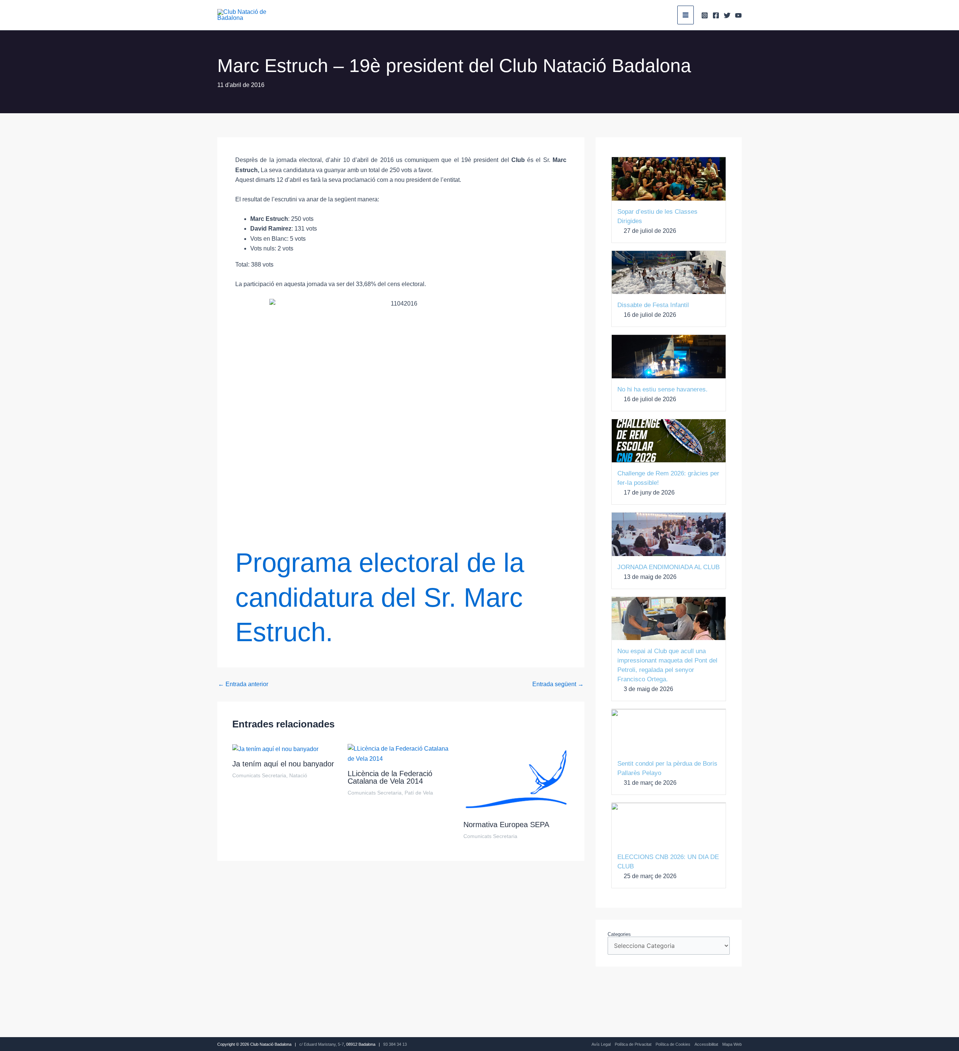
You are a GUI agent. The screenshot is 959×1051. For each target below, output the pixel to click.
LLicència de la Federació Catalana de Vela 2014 (390, 777)
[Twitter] (727, 15)
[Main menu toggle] (685, 15)
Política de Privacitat (633, 1044)
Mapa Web (732, 1044)
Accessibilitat (706, 1044)
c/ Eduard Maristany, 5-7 (321, 1044)
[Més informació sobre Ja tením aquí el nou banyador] (275, 748)
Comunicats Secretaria (259, 775)
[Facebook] (716, 15)
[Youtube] (738, 15)
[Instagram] (704, 15)
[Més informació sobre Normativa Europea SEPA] (516, 779)
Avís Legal (601, 1044)
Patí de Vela (419, 793)
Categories (619, 934)
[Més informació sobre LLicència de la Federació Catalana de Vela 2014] (401, 753)
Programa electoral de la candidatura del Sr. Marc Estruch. (379, 597)
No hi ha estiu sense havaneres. (662, 389)
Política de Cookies (673, 1044)
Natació (298, 775)
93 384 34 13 (395, 1044)
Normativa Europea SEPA (506, 824)
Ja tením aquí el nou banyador (283, 764)
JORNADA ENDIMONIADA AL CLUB (668, 567)
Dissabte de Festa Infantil (653, 305)
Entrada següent (558, 684)
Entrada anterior (243, 684)
